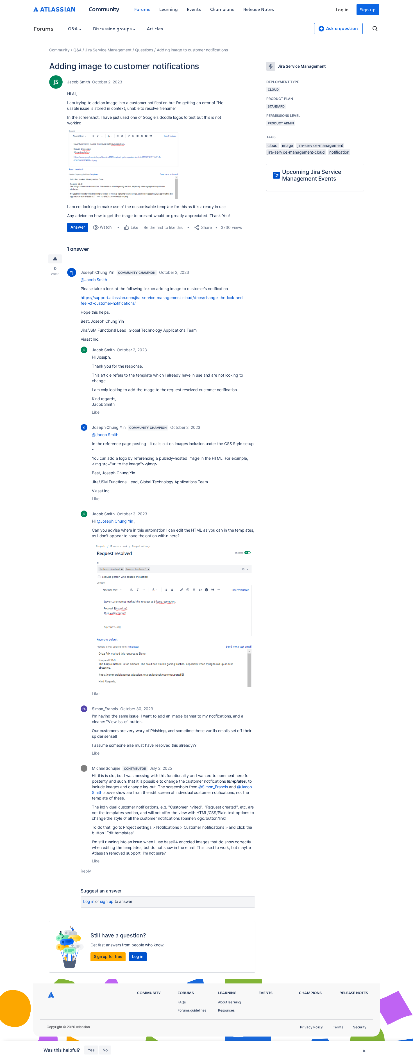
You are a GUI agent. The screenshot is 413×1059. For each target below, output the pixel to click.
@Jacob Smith (94, 279)
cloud (272, 145)
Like (95, 412)
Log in (342, 9)
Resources (226, 1010)
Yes (91, 1049)
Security (359, 1027)
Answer (78, 227)
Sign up (368, 9)
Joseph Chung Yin (97, 272)
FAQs (182, 1002)
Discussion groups (113, 28)
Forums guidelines (192, 1010)
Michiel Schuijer (106, 768)
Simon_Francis (105, 708)
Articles (155, 28)
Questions (144, 49)
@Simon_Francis (213, 786)
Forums (142, 9)
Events (194, 9)
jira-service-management (320, 145)
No (105, 1049)
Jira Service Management (108, 49)
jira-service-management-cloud (296, 152)
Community (104, 9)
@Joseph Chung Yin (115, 521)
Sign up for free (108, 956)
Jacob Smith (78, 81)
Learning (168, 9)
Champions (222, 9)
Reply (86, 871)
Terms (338, 1027)
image (287, 145)
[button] (124, 164)
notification (339, 152)
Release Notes (258, 9)
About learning (229, 1002)
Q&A (73, 28)
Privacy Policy (311, 1027)
